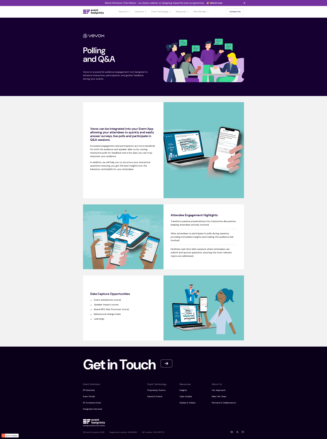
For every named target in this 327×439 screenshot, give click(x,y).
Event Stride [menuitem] (89, 396)
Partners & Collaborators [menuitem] (224, 402)
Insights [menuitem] (183, 390)
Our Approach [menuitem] (219, 390)
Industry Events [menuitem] (154, 396)
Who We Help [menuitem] (200, 11)
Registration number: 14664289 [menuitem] (123, 432)
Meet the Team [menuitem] (219, 396)
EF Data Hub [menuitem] (89, 390)
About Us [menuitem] (123, 11)
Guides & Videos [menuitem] (187, 402)
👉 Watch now (214, 2)
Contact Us (235, 11)
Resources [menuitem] (181, 11)
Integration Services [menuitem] (92, 409)
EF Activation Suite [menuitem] (92, 402)
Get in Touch (119, 364)
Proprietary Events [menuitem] (156, 390)
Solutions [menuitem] (139, 11)
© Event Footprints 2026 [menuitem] (93, 432)
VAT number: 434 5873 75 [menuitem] (153, 432)
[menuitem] (232, 432)
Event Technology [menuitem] (159, 11)
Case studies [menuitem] (186, 396)
